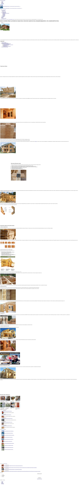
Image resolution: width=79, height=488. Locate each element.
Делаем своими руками (2, 0)
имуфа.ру (36, 141)
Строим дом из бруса (4, 42)
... (11, 6)
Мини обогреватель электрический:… (8, 441)
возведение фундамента (5, 45)
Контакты (2, 3)
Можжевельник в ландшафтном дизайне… (8, 445)
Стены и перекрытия (10, 19)
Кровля (3, 16)
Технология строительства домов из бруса (6, 43)
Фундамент (4, 10)
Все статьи (6, 463)
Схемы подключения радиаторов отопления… (9, 443)
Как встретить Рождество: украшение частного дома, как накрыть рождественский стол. (13, 465)
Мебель (2, 17)
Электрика (4, 15)
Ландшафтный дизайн (3, 18)
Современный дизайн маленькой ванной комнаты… (7, 418)
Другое (6, 409)
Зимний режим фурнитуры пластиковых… (8, 439)
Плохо (3, 476)
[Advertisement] (18, 34)
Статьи (2, 2)
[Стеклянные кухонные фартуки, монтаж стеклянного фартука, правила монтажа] (3, 450)
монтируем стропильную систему (7, 46)
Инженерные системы (3, 12)
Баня (13, 19)
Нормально (3, 475)
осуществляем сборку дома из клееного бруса (8, 44)
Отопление (4, 14)
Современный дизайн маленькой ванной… (8, 447)
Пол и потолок (4, 11)
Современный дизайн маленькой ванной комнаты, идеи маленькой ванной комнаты (13, 469)
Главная (2, 1)
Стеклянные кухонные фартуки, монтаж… (8, 449)
